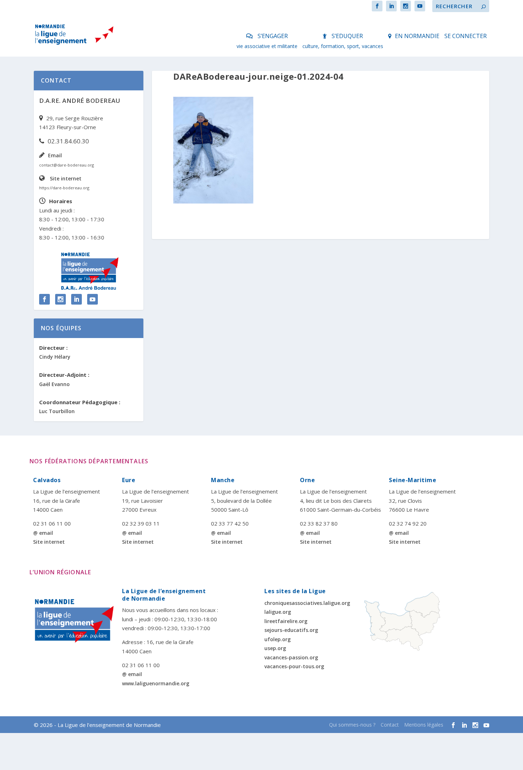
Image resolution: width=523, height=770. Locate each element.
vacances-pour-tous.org (294, 666)
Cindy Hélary (54, 356)
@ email (43, 532)
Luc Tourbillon (57, 411)
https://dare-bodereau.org (64, 187)
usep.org (275, 648)
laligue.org (277, 611)
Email (55, 155)
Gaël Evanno (54, 384)
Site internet (65, 178)
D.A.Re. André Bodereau (79, 100)
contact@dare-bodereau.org (66, 165)
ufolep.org (277, 639)
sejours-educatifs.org (291, 630)
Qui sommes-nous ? (352, 724)
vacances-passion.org (291, 657)
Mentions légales (423, 724)
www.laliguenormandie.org (155, 683)
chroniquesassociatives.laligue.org (307, 603)
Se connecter (465, 36)
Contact (390, 724)
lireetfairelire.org (285, 621)
